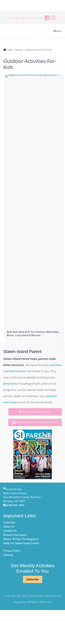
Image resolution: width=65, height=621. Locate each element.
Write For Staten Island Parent (21, 543)
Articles (19, 49)
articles (31, 377)
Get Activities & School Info (36, 422)
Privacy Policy (11, 550)
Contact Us (9, 530)
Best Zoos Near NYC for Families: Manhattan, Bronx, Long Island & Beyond (33, 333)
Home (9, 49)
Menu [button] (58, 31)
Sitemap (8, 555)
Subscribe (9, 522)
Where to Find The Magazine (20, 539)
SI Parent (20, 6)
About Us (8, 526)
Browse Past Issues (36, 411)
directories (10, 383)
